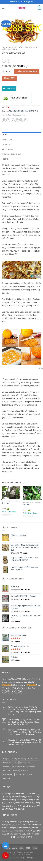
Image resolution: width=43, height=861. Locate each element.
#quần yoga (31, 767)
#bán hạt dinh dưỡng (19, 759)
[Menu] (3, 8)
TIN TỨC (27, 854)
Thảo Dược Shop (18, 97)
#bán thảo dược (13, 115)
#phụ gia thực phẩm (18, 767)
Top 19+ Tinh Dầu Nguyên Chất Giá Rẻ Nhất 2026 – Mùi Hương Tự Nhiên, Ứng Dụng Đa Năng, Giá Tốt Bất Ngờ (24, 732)
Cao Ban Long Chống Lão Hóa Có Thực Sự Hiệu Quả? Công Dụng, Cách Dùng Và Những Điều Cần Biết (24, 721)
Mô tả (4, 135)
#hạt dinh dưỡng (25, 763)
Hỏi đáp (5, 159)
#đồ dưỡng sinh (8, 774)
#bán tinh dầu (7, 763)
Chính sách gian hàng (11, 154)
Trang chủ (6, 47)
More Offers (7, 149)
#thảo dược (23, 115)
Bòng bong (26, 504)
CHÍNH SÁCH (18, 854)
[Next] (41, 504)
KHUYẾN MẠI (17, 852)
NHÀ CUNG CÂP (29, 852)
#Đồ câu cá (24, 771)
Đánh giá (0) (7, 140)
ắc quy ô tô (6, 778)
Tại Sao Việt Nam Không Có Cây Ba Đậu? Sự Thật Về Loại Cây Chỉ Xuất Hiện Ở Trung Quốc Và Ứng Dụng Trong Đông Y (24, 710)
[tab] (21, 134)
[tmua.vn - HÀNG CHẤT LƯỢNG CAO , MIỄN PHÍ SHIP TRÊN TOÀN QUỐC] (21, 8)
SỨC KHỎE (18, 47)
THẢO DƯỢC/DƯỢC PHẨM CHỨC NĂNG (23, 111)
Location (6, 144)
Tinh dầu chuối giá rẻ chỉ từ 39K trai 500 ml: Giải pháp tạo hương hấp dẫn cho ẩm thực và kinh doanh (24, 742)
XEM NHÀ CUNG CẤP (21, 837)
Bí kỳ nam (5, 503)
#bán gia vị (6, 759)
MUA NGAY (9, 78)
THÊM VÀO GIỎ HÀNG (26, 71)
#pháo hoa (6, 767)
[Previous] (1, 504)
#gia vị (16, 763)
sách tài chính (27, 774)
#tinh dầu (16, 771)
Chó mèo (18, 774)
